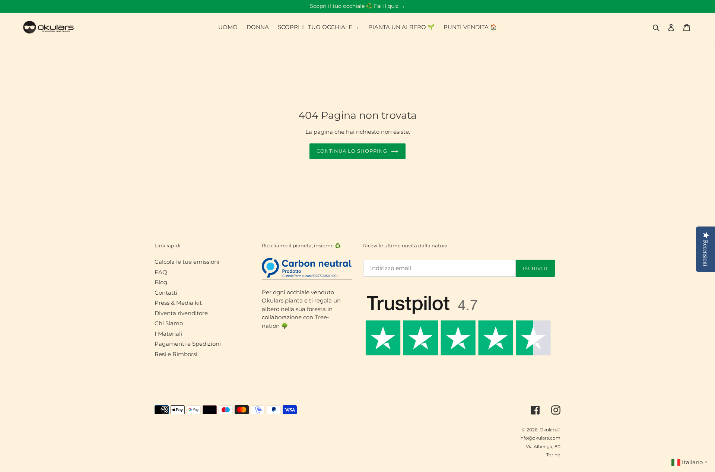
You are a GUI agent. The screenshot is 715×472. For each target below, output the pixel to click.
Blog (161, 282)
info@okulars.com (539, 438)
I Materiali (168, 333)
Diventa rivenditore (181, 313)
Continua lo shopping (352, 151)
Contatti (166, 292)
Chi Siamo (169, 323)
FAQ (161, 272)
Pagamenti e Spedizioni (188, 343)
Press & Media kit (178, 302)
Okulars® (550, 430)
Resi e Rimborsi (176, 354)
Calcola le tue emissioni (187, 261)
